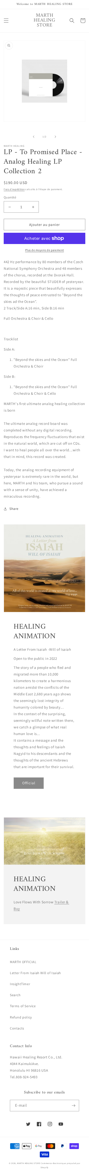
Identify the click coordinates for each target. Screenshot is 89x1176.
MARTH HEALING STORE (28, 1163)
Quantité (10, 197)
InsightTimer (20, 984)
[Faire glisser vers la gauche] (33, 136)
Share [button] (14, 508)
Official (28, 783)
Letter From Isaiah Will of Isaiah (35, 973)
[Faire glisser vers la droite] (55, 136)
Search (15, 995)
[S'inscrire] (73, 1105)
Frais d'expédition (14, 189)
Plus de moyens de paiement (44, 250)
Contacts (17, 1028)
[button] (6, 20)
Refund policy (21, 1017)
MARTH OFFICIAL (23, 962)
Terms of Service (23, 1006)
